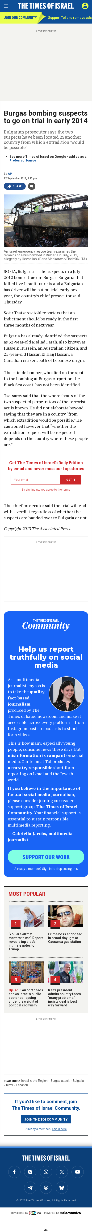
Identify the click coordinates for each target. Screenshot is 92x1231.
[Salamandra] (70, 1212)
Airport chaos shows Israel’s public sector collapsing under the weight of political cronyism (26, 997)
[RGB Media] (36, 1213)
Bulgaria (78, 1080)
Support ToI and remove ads (70, 18)
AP (10, 173)
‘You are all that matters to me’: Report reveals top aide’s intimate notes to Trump (26, 941)
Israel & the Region (34, 1080)
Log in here (59, 1129)
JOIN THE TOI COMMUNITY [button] (46, 1119)
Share (17, 186)
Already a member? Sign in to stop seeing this (46, 868)
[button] (85, 6)
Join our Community (20, 18)
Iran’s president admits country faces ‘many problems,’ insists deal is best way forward (64, 997)
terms (66, 489)
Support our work (46, 856)
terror (9, 1085)
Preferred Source (22, 160)
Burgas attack (60, 1080)
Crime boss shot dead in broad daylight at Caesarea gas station (65, 938)
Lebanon (22, 1085)
